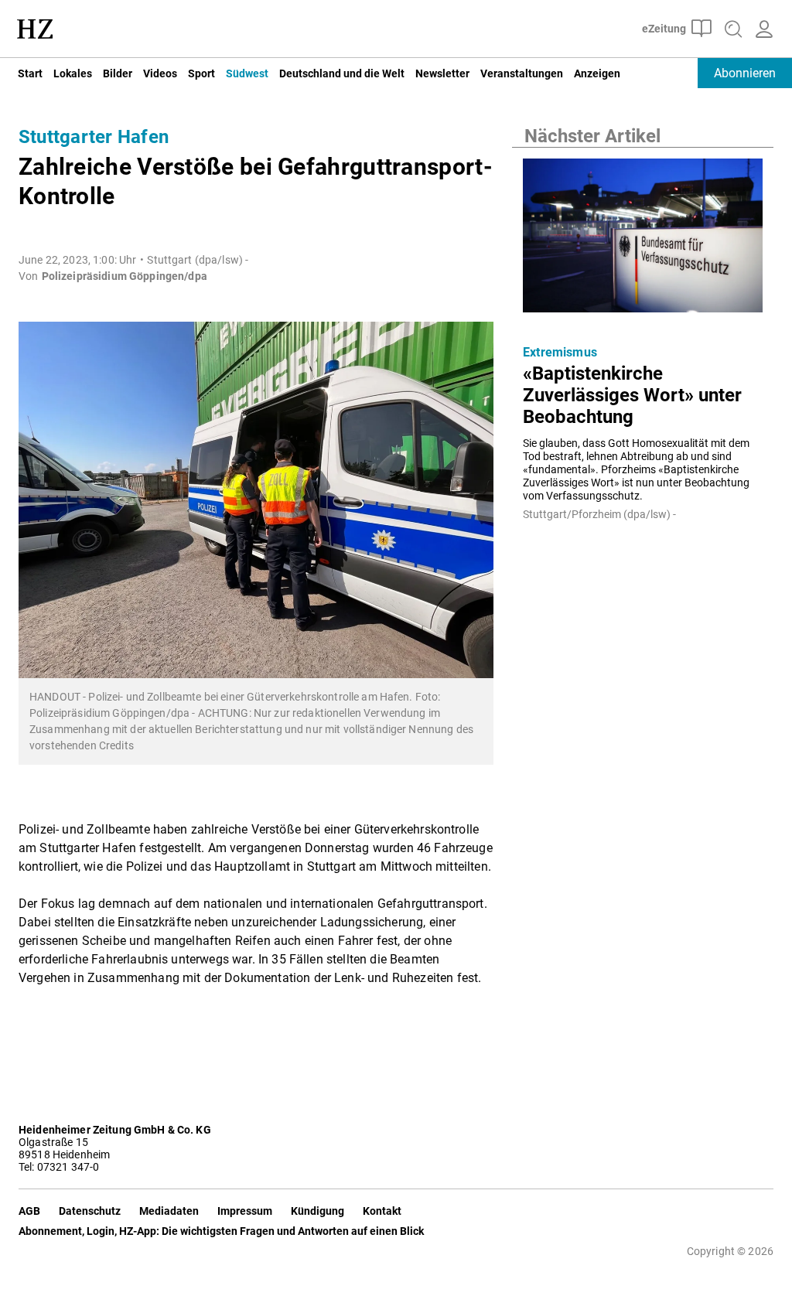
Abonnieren (745, 73)
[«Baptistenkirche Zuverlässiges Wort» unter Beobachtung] (643, 240)
